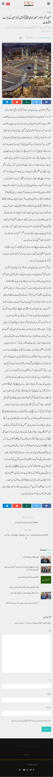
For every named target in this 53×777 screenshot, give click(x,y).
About (38, 746)
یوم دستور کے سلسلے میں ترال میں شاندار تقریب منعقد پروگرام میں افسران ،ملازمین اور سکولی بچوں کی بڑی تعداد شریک (21, 568)
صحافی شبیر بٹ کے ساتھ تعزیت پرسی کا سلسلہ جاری (28, 577)
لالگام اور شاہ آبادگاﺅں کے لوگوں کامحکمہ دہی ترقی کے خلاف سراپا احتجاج (24, 587)
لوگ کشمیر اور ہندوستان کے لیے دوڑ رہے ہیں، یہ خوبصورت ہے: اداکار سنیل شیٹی (22, 603)
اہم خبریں (43, 12)
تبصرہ (49, 630)
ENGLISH (21, 746)
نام (49, 680)
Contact (30, 746)
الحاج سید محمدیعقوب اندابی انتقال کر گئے (31, 557)
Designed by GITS (21, 764)
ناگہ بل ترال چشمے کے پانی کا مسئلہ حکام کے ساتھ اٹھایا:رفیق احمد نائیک (25, 593)
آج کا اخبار (14, 746)
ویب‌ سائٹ (48, 707)
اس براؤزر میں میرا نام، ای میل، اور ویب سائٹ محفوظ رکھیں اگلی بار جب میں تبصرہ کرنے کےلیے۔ (31, 720)
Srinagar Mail (45, 38)
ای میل (48, 694)
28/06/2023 (29, 38)
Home (49, 12)
